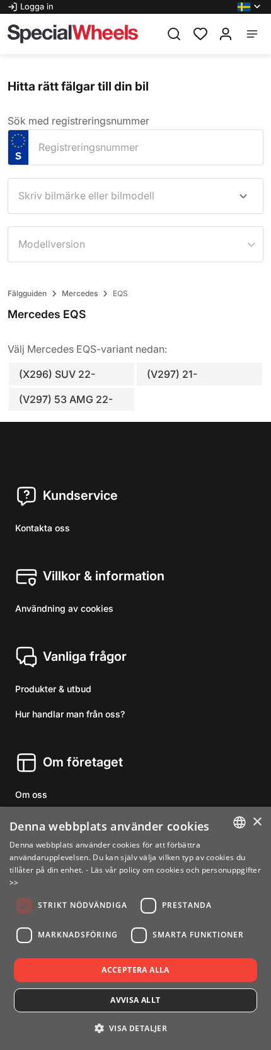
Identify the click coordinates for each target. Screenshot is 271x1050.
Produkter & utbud (53, 688)
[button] (250, 7)
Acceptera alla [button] (135, 969)
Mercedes (80, 293)
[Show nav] (252, 34)
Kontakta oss (42, 527)
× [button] (257, 822)
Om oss (31, 794)
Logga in (37, 6)
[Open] (243, 196)
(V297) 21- (172, 374)
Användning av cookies (64, 608)
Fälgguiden (27, 293)
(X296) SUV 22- (57, 374)
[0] (200, 32)
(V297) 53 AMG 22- (66, 399)
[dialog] (135, 928)
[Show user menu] (225, 34)
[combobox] (135, 196)
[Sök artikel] (174, 34)
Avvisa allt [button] (135, 1000)
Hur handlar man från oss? (70, 714)
